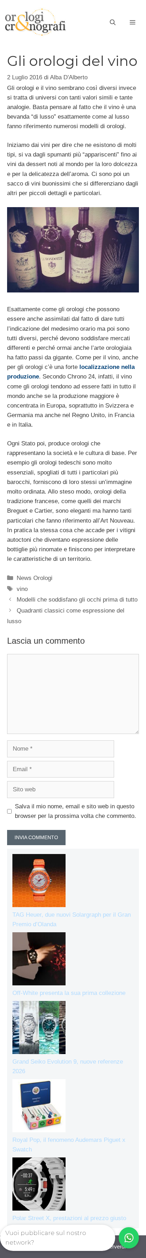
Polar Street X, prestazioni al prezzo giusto (69, 1218)
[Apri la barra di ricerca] (113, 23)
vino (22, 589)
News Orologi (34, 578)
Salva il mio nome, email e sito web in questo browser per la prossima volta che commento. (75, 811)
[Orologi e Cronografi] (35, 22)
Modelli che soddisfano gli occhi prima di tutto (77, 599)
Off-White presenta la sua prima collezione (68, 993)
